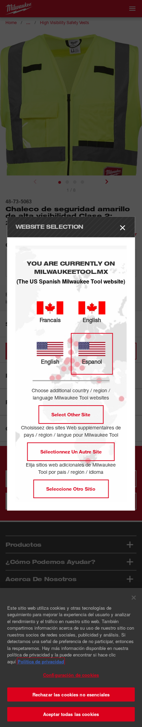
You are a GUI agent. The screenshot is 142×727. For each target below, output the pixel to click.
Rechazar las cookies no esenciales (71, 694)
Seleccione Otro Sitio (70, 489)
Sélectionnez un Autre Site (71, 452)
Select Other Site (70, 414)
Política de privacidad (41, 661)
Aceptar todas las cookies (71, 714)
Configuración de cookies (71, 675)
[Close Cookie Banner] (133, 597)
